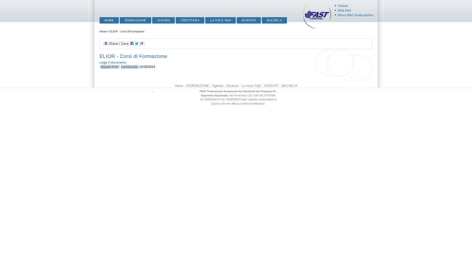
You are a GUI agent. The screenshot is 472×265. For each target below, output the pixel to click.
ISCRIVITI (249, 20)
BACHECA (274, 20)
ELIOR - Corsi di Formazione (133, 56)
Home (109, 20)
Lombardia (129, 67)
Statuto (343, 6)
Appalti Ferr (109, 67)
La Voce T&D (220, 20)
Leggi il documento (113, 62)
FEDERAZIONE (135, 20)
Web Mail (344, 10)
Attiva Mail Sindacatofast (356, 15)
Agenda (163, 20)
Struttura (190, 20)
